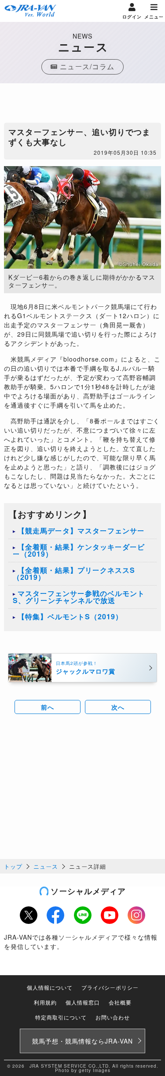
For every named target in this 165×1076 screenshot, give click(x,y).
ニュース (45, 866)
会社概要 (120, 1002)
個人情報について (50, 987)
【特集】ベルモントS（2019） (70, 616)
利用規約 (45, 1002)
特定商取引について (61, 1017)
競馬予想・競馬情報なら (82, 1041)
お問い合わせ (112, 1017)
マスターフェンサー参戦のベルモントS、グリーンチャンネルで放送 (79, 596)
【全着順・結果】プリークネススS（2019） (74, 573)
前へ (47, 707)
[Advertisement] (83, 105)
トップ (13, 866)
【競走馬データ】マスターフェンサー (81, 531)
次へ (118, 707)
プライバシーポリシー (110, 987)
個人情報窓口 (83, 1002)
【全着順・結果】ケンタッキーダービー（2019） (79, 550)
